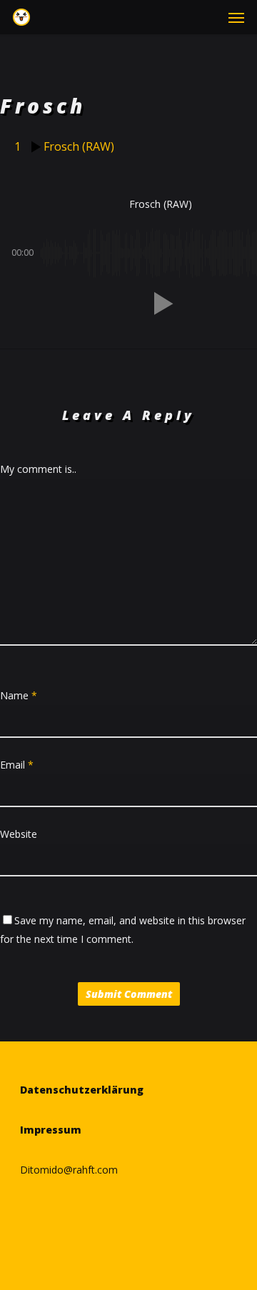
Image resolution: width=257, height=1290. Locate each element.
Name (18, 695)
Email (17, 764)
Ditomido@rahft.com (69, 1169)
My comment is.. (38, 469)
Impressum (50, 1129)
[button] (236, 17)
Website (18, 834)
